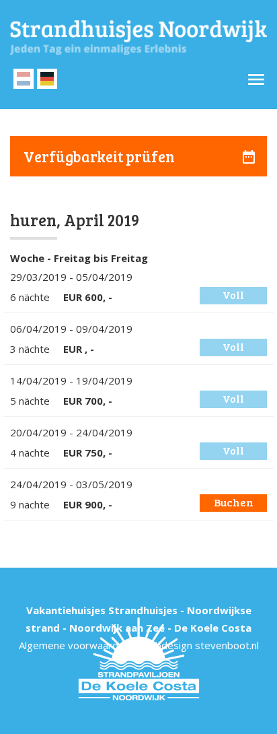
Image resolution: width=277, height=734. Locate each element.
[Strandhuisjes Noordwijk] (138, 37)
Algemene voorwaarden (74, 645)
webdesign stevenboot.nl (200, 645)
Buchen (233, 502)
